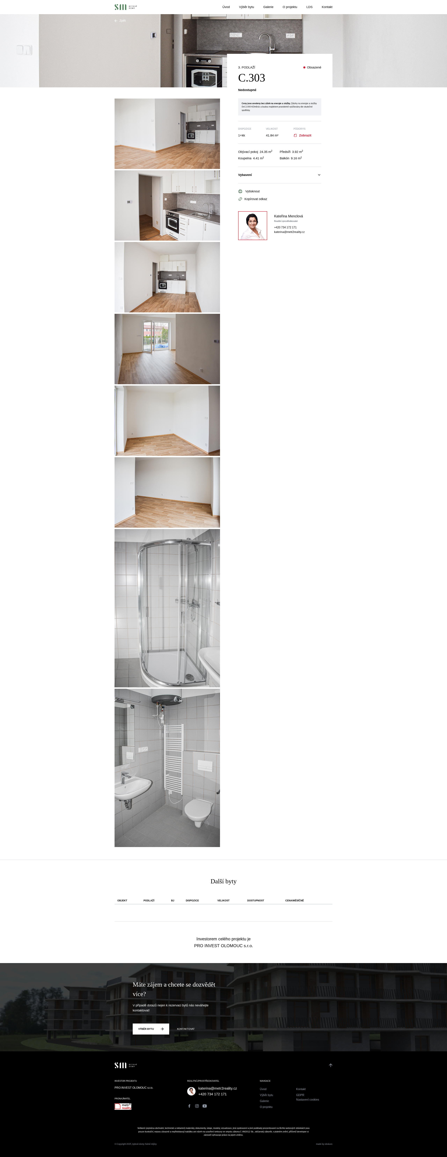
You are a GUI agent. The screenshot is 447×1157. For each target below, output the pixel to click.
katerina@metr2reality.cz (289, 231)
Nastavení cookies (307, 1099)
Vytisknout (252, 191)
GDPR (300, 1095)
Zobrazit (305, 135)
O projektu (290, 7)
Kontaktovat (186, 1029)
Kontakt (327, 7)
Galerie (268, 7)
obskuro (328, 1144)
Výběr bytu (247, 7)
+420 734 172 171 (285, 227)
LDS (309, 7)
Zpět (122, 20)
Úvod (226, 7)
